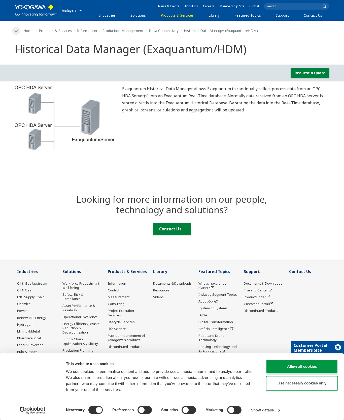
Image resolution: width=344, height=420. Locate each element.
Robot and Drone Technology (211, 337)
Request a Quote (310, 72)
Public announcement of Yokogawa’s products (126, 337)
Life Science (117, 328)
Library (214, 15)
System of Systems (213, 308)
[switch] (144, 410)
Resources (161, 290)
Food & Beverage (30, 345)
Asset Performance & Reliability (78, 307)
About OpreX (208, 301)
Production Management (123, 30)
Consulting (116, 304)
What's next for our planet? (213, 285)
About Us (191, 6)
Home (28, 30)
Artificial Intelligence (213, 328)
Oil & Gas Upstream (32, 283)
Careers (209, 6)
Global (254, 6)
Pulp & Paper (27, 351)
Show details (262, 410)
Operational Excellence (80, 317)
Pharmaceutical (29, 338)
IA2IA (202, 315)
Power (22, 310)
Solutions (138, 15)
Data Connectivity (164, 30)
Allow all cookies (302, 366)
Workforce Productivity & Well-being (81, 285)
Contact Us (313, 15)
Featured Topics (247, 15)
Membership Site (232, 6)
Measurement (118, 297)
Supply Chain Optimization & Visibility (80, 341)
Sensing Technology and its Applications (217, 348)
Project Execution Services (121, 312)
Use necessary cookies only (302, 383)
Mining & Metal (28, 331)
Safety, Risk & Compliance (72, 296)
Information (87, 30)
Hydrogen (24, 324)
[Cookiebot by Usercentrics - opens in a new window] (33, 410)
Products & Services (177, 15)
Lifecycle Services (121, 322)
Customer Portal (256, 304)
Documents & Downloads (172, 283)
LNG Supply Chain (31, 297)
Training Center (256, 290)
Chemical (24, 304)
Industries (107, 15)
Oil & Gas (24, 290)
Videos (158, 297)
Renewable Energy (31, 317)
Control (113, 290)
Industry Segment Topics (217, 294)
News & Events (168, 6)
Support (282, 15)
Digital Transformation (215, 322)
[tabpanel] (64, 117)
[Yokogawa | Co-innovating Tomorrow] (36, 10)
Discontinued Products (125, 346)
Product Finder (255, 297)
